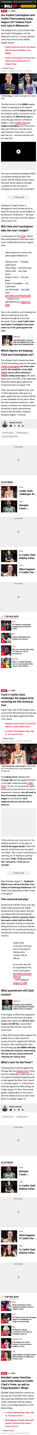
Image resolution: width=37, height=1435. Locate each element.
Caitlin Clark (21, 123)
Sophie (10, 366)
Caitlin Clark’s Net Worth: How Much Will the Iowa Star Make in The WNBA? (20, 50)
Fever (23, 236)
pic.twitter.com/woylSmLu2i (18, 967)
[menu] (2, 6)
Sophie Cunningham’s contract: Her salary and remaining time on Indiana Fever (20, 61)
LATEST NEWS (20, 7)
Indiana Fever (22, 433)
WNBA (13, 11)
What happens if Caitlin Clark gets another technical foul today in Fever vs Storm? (19, 1414)
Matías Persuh (8, 68)
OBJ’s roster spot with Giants (22, 2)
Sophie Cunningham (10, 436)
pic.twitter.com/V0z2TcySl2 (18, 295)
